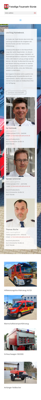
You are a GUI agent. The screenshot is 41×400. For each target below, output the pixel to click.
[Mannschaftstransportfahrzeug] (20, 307)
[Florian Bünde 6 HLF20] (20, 286)
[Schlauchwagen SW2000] (20, 339)
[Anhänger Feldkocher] (20, 373)
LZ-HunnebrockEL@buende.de (20, 136)
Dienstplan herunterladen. (16, 92)
